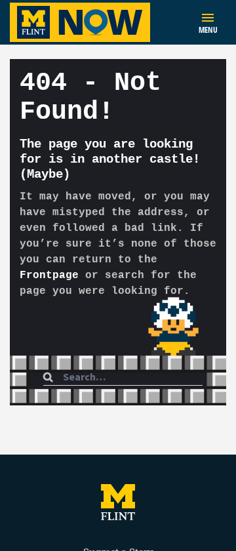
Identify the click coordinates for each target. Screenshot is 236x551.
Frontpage (49, 275)
